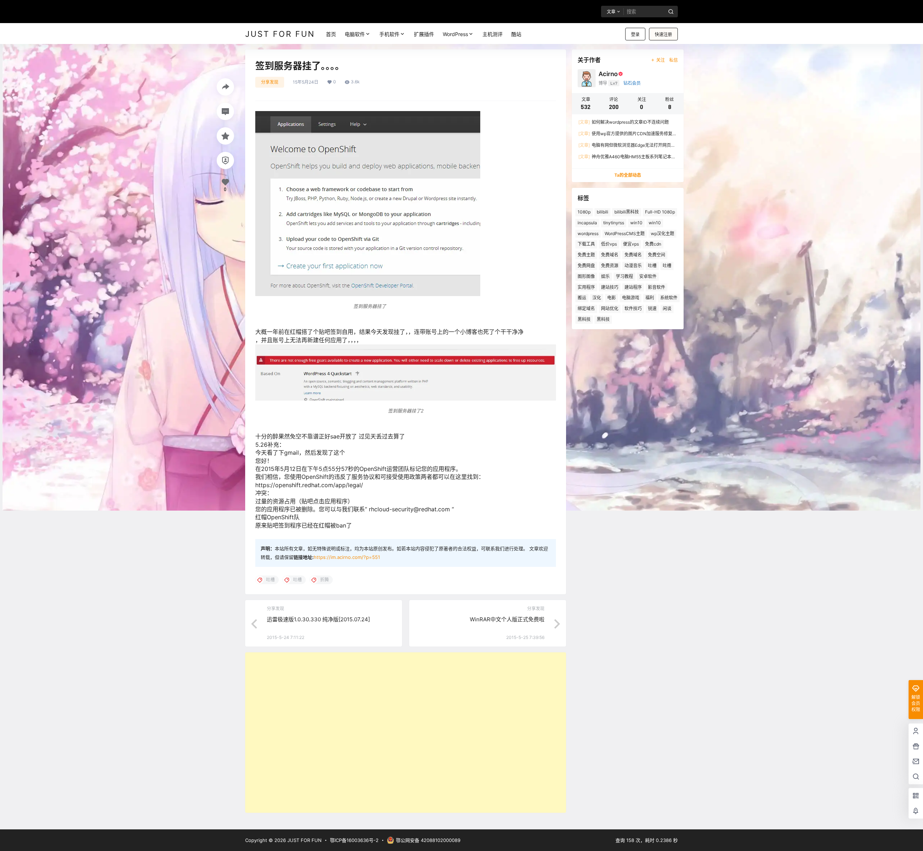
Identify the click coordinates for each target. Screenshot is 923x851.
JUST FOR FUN (304, 840)
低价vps (609, 244)
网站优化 (609, 308)
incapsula (587, 222)
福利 (649, 297)
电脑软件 (355, 34)
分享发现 (269, 82)
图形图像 (586, 276)
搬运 (582, 297)
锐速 (652, 308)
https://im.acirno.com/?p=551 (347, 557)
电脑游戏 (630, 297)
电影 (611, 297)
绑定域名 (586, 308)
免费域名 (609, 254)
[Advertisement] (405, 732)
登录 (635, 34)
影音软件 (656, 287)
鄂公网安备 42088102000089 (428, 840)
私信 (673, 60)
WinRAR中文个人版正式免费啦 (507, 619)
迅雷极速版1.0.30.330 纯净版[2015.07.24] (318, 619)
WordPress (455, 34)
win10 (636, 222)
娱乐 (605, 276)
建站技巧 (609, 287)
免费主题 (586, 254)
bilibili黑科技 (626, 212)
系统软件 (668, 297)
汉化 (596, 297)
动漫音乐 (633, 265)
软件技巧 (633, 308)
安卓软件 (648, 276)
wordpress (588, 233)
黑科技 (584, 319)
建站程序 (633, 287)
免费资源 (609, 265)
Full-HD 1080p (660, 212)
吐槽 (652, 265)
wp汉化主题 (662, 233)
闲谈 (667, 308)
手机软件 (389, 34)
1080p (584, 212)
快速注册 (663, 34)
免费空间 (656, 254)
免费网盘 (586, 265)
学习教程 (624, 276)
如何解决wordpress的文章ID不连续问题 (623, 122)
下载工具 (586, 244)
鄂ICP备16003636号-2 (354, 840)
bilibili (602, 212)
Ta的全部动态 (627, 175)
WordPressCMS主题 (625, 233)
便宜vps (631, 244)
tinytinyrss (613, 222)
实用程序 (586, 287)
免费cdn (653, 244)
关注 (660, 60)
